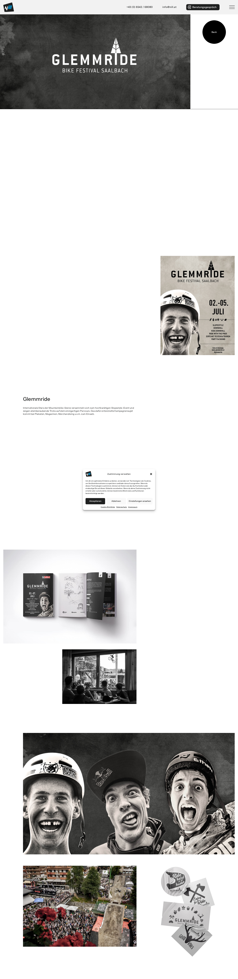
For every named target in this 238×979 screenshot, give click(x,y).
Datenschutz (121, 507)
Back (214, 32)
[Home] (8, 7)
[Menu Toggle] (232, 7)
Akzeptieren (95, 501)
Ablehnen (116, 501)
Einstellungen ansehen (140, 501)
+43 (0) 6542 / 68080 (140, 7)
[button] (151, 474)
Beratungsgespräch (204, 7)
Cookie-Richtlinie (108, 507)
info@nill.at (169, 7)
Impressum (132, 507)
